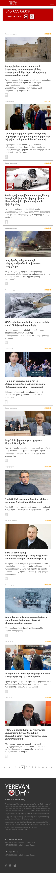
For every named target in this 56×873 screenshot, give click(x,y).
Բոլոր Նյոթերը (14, 16)
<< (5, 767)
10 (42, 767)
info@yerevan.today (27, 845)
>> (50, 767)
